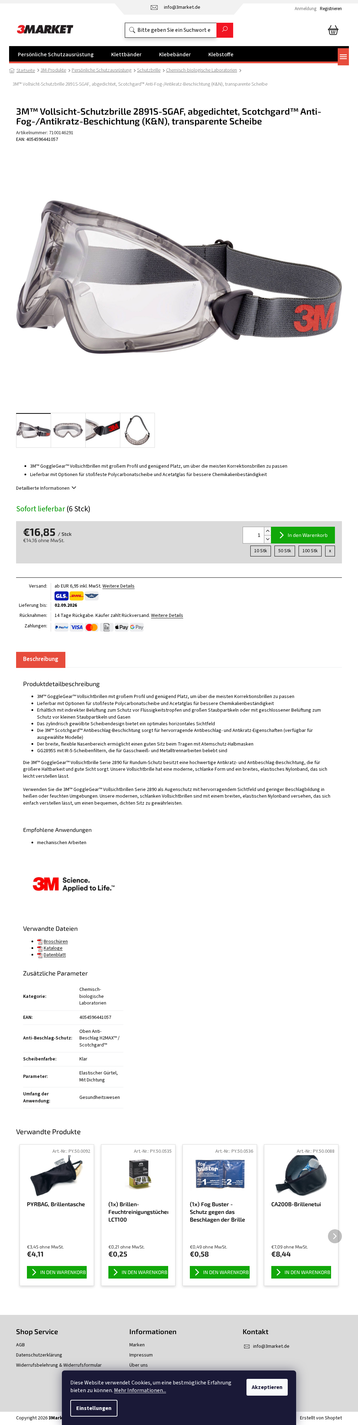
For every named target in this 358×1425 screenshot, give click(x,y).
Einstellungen (94, 1408)
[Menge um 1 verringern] (267, 539)
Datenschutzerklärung (39, 1355)
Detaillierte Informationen (43, 488)
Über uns (138, 1365)
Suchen (224, 30)
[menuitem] (55, 54)
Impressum (141, 1355)
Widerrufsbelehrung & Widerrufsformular (59, 1365)
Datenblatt (55, 954)
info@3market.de (271, 1346)
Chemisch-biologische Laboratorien (92, 996)
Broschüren (56, 941)
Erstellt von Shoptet (321, 1418)
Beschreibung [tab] (40, 659)
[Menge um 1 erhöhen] (267, 531)
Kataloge (53, 948)
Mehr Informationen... (140, 1390)
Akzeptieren (267, 1387)
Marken (137, 1345)
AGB (20, 1345)
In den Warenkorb (308, 535)
